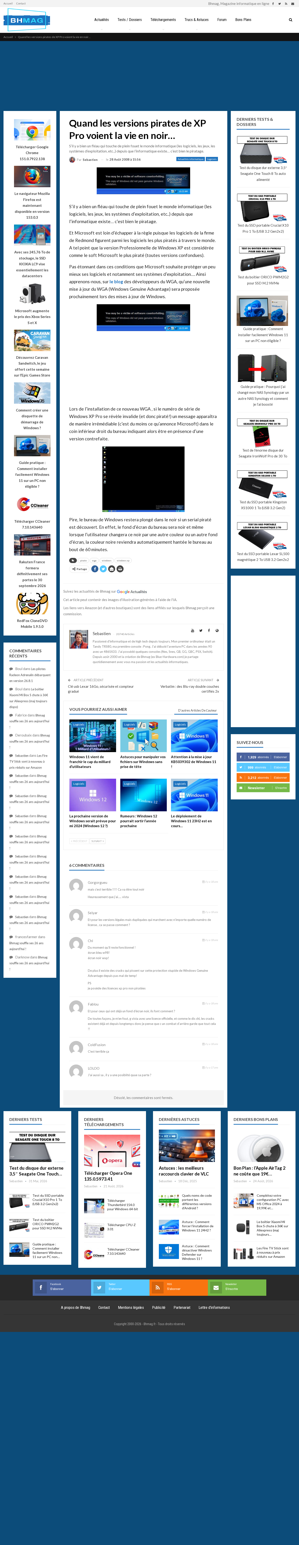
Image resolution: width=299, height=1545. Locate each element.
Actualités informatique (190, 159)
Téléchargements (163, 19)
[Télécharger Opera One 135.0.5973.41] (112, 1151)
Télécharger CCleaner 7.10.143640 (123, 1251)
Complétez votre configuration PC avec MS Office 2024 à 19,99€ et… (273, 1201)
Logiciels (212, 159)
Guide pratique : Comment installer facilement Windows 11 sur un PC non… (47, 1250)
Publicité (158, 1307)
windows (106, 560)
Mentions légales (131, 1307)
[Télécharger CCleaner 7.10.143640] (94, 1254)
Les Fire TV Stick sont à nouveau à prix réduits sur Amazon (28, 761)
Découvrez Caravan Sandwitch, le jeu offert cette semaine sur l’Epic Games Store (32, 366)
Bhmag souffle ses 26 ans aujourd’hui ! (29, 721)
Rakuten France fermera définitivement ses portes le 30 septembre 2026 (32, 574)
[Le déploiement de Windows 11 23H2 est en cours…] (194, 795)
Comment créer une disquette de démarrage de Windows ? (32, 419)
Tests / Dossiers (129, 19)
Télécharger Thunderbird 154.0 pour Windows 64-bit (122, 1205)
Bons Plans (243, 19)
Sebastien (21, 755)
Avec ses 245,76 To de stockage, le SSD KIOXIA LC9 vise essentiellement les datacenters (32, 264)
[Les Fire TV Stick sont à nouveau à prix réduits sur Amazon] (244, 1253)
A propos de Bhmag (75, 1307)
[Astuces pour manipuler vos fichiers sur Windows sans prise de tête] (143, 735)
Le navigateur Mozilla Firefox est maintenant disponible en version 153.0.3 (32, 205)
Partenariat (182, 1307)
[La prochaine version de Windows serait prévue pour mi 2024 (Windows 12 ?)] (92, 795)
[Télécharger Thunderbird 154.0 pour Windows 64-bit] (94, 1206)
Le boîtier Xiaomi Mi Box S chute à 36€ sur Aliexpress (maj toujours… (272, 1228)
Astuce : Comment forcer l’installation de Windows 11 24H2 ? (198, 1226)
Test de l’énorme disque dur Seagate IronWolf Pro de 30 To (263, 453)
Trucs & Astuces (197, 19)
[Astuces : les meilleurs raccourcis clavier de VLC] (187, 1146)
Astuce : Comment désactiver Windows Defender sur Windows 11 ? (197, 1252)
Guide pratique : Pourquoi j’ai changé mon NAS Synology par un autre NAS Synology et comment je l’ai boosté (263, 395)
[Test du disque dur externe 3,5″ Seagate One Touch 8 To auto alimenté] (37, 1146)
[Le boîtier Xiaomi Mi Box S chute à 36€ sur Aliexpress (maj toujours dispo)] (244, 1227)
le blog (116, 281)
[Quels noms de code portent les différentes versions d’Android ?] (169, 1200)
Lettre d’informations (214, 1307)
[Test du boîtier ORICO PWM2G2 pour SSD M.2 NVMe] (19, 1225)
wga (94, 560)
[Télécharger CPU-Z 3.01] (94, 1230)
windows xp (123, 560)
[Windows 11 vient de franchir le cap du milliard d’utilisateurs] (92, 735)
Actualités (101, 19)
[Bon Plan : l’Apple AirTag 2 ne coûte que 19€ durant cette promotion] (262, 1146)
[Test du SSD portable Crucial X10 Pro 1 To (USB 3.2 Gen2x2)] (19, 1200)
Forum (222, 19)
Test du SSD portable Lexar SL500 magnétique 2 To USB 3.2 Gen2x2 (263, 557)
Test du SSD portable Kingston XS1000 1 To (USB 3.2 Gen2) (263, 505)
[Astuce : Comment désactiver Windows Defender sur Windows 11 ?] (169, 1251)
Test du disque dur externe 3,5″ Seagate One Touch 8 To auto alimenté (263, 174)
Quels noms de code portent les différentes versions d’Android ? (197, 1201)
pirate (83, 560)
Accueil (8, 3)
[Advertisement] (149, 76)
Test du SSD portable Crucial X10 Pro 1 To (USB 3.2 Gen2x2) (263, 228)
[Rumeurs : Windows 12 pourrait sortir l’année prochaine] (143, 795)
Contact (21, 3)
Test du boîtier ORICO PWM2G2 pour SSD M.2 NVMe (263, 280)
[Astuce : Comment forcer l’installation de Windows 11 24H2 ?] (169, 1227)
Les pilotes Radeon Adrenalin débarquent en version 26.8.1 (29, 675)
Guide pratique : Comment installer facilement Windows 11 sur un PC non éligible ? (263, 335)
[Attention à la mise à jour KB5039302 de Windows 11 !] (194, 735)
